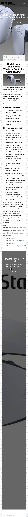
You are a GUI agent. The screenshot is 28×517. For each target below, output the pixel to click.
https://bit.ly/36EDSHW (20, 240)
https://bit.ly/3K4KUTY (19, 246)
